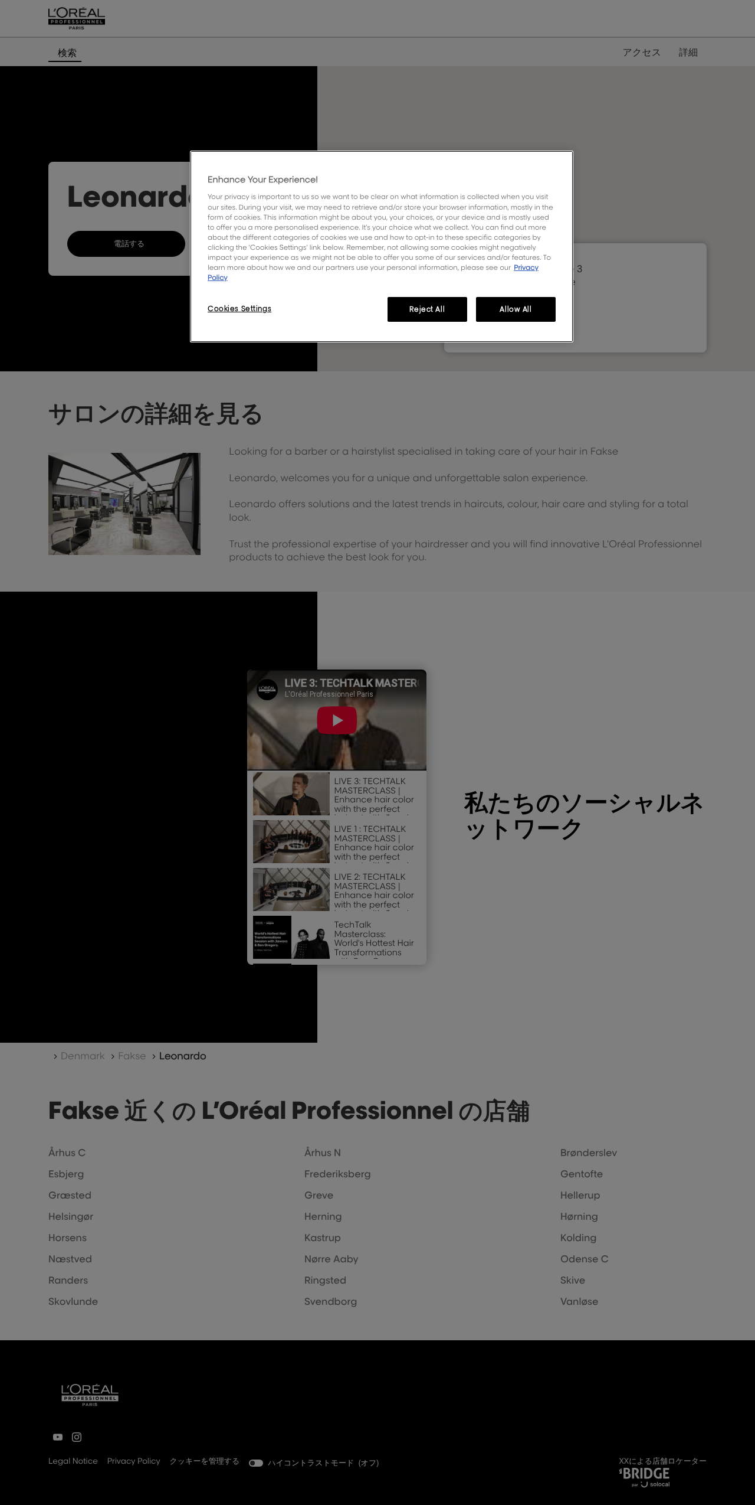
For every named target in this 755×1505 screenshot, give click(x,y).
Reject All (427, 309)
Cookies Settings (239, 308)
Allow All (515, 309)
